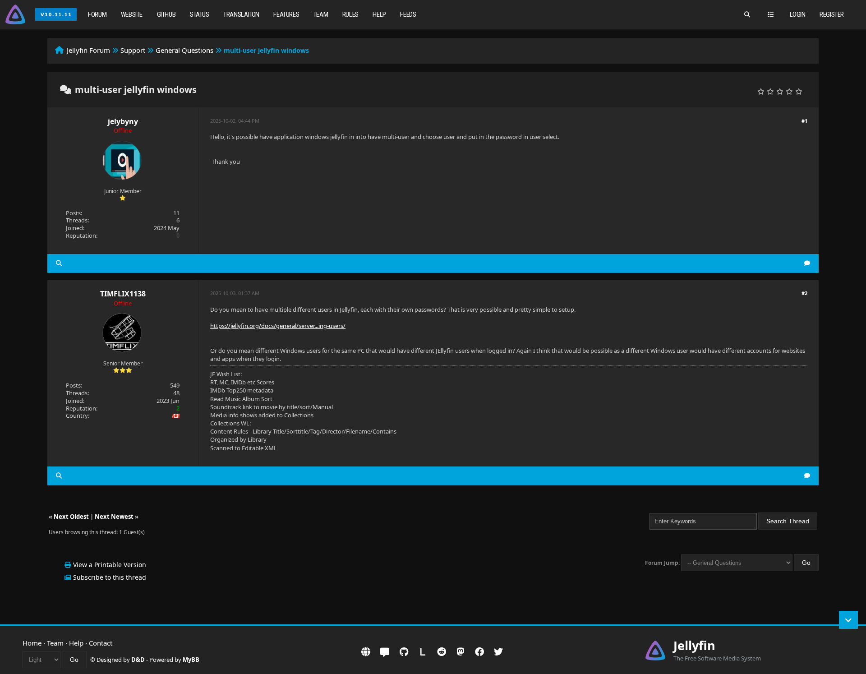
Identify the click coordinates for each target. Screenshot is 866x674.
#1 (804, 120)
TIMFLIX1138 (123, 294)
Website (132, 14)
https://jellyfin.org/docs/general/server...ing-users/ (277, 326)
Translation (241, 14)
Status (199, 14)
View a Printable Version (109, 564)
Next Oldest (71, 516)
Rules (350, 14)
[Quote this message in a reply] (807, 263)
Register (832, 14)
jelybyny (123, 121)
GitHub (166, 14)
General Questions (184, 50)
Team (320, 14)
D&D (138, 660)
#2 (804, 293)
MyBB (191, 660)
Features (286, 14)
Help (379, 14)
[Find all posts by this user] (59, 263)
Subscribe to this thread (109, 577)
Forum (97, 14)
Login (798, 14)
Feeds (408, 14)
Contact (100, 642)
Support (132, 50)
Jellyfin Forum (88, 50)
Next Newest (114, 516)
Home (32, 642)
